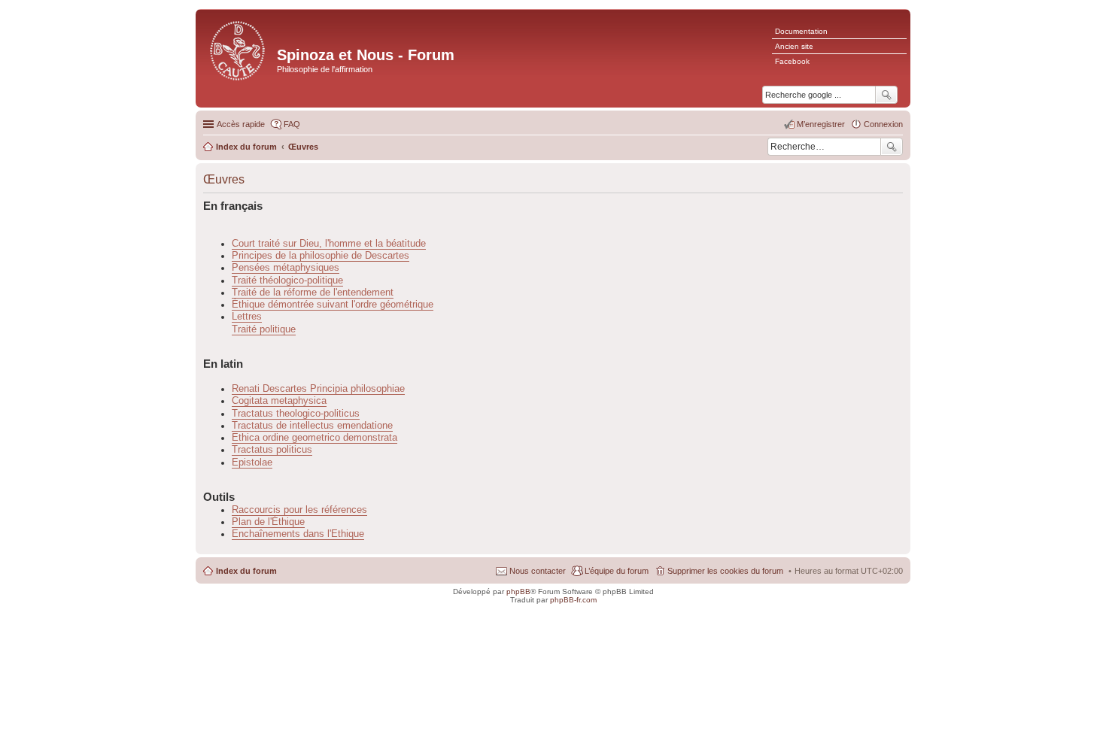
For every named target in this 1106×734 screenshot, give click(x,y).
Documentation (801, 31)
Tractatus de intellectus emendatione (312, 425)
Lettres (247, 316)
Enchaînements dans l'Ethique (298, 534)
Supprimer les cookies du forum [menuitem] (725, 570)
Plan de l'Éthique (268, 522)
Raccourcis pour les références (299, 510)
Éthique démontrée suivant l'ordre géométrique (332, 304)
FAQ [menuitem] (292, 124)
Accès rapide (241, 124)
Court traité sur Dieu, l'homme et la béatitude (329, 243)
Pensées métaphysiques (285, 267)
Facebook (792, 61)
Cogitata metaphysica (279, 401)
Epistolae (252, 462)
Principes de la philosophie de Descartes (320, 255)
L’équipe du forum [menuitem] (617, 570)
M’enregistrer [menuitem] (821, 124)
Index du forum (246, 570)
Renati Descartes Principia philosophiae (318, 389)
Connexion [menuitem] (883, 124)
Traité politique (264, 329)
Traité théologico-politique (287, 280)
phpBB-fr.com (573, 600)
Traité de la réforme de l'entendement (312, 292)
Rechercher (891, 147)
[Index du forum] (238, 49)
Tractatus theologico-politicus (296, 413)
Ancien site (794, 46)
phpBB (518, 591)
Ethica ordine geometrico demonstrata (314, 437)
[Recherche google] (886, 95)
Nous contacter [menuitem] (537, 570)
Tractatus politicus (272, 449)
